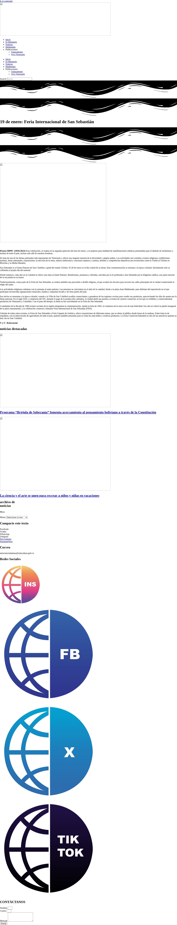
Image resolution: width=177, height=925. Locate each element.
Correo (3, 911)
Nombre (4, 908)
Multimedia (10, 47)
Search (3, 79)
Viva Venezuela (18, 54)
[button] (88, 529)
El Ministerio (11, 42)
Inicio (8, 39)
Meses (3, 517)
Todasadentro (17, 52)
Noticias (9, 44)
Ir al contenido (6, 1)
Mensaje (4, 921)
